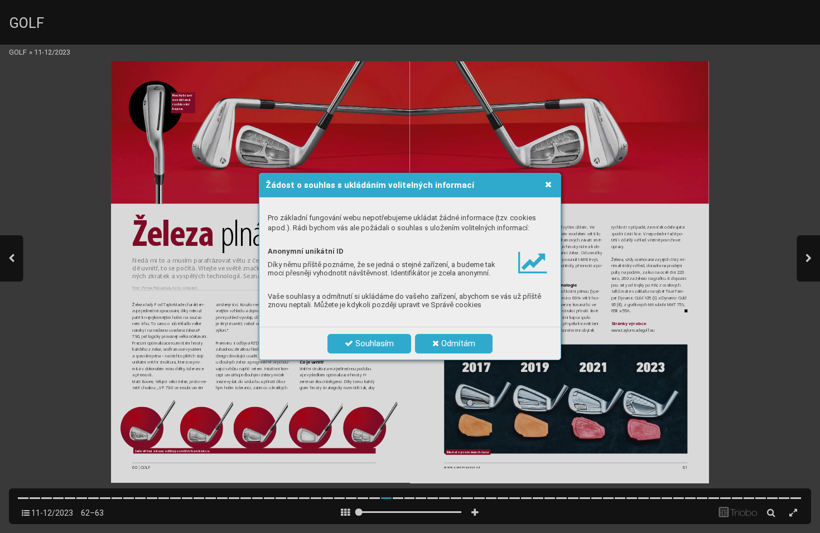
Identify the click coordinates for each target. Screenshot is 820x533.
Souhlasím (373, 343)
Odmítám (457, 343)
